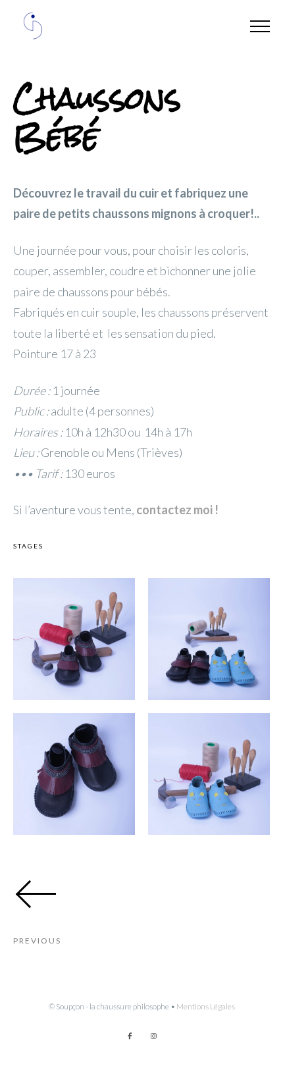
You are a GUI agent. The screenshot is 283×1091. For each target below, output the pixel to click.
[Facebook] (130, 1035)
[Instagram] (153, 1035)
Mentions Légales (205, 1006)
